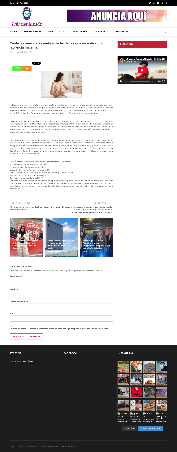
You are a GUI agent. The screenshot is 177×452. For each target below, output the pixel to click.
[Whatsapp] (17, 66)
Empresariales (32, 32)
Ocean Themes (68, 446)
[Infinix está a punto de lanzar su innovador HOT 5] (161, 392)
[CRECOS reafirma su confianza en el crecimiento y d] (123, 379)
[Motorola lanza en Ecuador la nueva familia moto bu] (136, 405)
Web (12, 313)
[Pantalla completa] (163, 81)
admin (12, 52)
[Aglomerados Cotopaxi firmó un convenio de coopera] (136, 367)
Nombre (14, 289)
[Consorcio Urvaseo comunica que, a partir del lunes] (123, 405)
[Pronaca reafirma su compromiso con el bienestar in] (123, 367)
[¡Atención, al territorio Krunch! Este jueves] (136, 392)
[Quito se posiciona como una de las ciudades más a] (149, 367)
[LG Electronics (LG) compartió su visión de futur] (123, 392)
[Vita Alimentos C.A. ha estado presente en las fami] (161, 379)
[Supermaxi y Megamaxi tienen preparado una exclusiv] (161, 405)
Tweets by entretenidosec (21, 361)
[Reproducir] (121, 81)
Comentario (16, 276)
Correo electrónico (19, 301)
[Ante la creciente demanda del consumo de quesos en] (149, 405)
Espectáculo (56, 32)
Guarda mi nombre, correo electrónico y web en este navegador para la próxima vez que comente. (59, 328)
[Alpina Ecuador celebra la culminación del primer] (136, 418)
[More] (27, 66)
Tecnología (101, 32)
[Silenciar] (159, 81)
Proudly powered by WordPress (24, 446)
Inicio (13, 32)
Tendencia (122, 32)
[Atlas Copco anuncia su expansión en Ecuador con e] (136, 379)
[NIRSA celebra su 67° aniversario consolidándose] (161, 418)
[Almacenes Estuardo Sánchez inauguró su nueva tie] (149, 392)
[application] (142, 70)
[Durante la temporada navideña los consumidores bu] (149, 418)
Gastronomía (79, 32)
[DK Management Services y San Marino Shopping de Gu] (149, 379)
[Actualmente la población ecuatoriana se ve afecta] (161, 367)
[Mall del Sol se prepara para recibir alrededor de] (123, 418)
